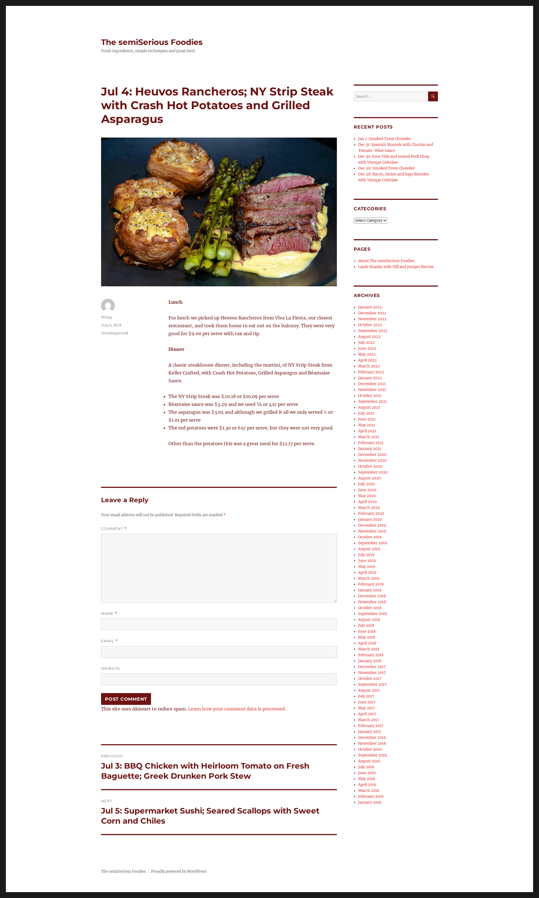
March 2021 (368, 437)
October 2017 (370, 678)
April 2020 (367, 501)
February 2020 (371, 513)
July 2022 (366, 342)
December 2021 (372, 383)
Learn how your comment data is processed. (237, 709)
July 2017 (366, 696)
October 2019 (370, 537)
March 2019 (369, 578)
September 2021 (372, 401)
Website (110, 668)
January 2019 (370, 590)
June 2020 (367, 490)
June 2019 (367, 560)
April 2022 (367, 360)
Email (109, 641)
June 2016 (367, 773)
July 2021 (366, 413)
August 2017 (369, 690)
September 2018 (372, 613)
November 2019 (372, 531)
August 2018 (369, 619)
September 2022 (372, 330)
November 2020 (372, 460)
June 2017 (367, 702)
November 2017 (372, 672)
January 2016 (370, 802)
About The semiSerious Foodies (386, 261)
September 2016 (372, 755)
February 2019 (371, 584)
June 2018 (367, 631)
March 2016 (369, 790)
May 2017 (366, 708)
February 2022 (371, 372)
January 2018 (369, 661)
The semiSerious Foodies (152, 42)
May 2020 (367, 495)
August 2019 (369, 549)
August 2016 (369, 761)
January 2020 (370, 519)
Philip (106, 317)
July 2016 (366, 767)
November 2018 (372, 602)
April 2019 (367, 572)
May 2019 (366, 566)
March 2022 (369, 366)
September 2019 (372, 543)
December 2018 (372, 596)
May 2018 (366, 637)
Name (109, 613)
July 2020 (366, 484)
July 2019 (366, 554)
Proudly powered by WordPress (179, 871)
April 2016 (367, 784)
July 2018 (366, 625)
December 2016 (372, 737)
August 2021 (369, 407)
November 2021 (372, 389)
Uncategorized (114, 333)
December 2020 (372, 454)
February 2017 (370, 725)
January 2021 (369, 448)
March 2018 (368, 649)
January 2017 (369, 731)
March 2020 (369, 507)
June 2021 (367, 419)
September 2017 (372, 684)
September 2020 (372, 472)
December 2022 (372, 313)
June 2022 (367, 348)
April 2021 (367, 431)
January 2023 (370, 307)
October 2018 (370, 607)
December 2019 (372, 525)
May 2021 (366, 425)
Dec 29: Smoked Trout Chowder (386, 168)
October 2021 (370, 395)
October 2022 (370, 325)
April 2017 (367, 714)
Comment (114, 528)
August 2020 (369, 478)
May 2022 (367, 354)
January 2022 (370, 378)
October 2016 (370, 749)
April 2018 (367, 643)
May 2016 (366, 778)
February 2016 (371, 796)
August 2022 (369, 336)
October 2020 (370, 466)
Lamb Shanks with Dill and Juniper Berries (396, 266)
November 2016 (372, 743)
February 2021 (370, 442)
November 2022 (372, 319)
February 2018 (370, 655)
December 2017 (372, 666)
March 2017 (368, 720)
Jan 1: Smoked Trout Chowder (384, 138)
